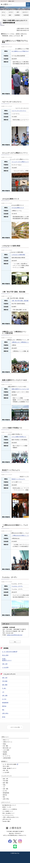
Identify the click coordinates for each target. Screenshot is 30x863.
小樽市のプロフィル (7, 742)
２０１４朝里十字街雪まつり (19, 436)
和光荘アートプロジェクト (18, 479)
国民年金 (4, 706)
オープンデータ (6, 756)
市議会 (4, 744)
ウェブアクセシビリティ (8, 815)
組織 (10, 15)
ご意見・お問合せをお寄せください (10, 817)
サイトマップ (4, 1)
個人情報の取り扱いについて (9, 805)
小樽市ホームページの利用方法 (9, 809)
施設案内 (5, 754)
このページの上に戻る (15, 727)
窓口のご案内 (5, 655)
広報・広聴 (4, 664)
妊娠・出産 (4, 677)
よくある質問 (5, 667)
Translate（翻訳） (6, 821)
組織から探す (11, 1)
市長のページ (6, 740)
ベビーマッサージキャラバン (19, 110)
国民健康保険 (5, 702)
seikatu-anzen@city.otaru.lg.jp (14, 635)
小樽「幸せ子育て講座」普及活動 (20, 300)
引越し (4, 784)
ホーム (3, 12)
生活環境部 (17, 15)
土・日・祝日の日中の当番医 (9, 651)
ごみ (3, 692)
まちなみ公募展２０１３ (18, 207)
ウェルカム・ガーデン (17, 586)
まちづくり (25, 12)
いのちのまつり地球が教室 (18, 254)
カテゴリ (11, 12)
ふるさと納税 (6, 750)
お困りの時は (5, 713)
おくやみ (4, 699)
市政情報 (5, 752)
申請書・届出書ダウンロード (7, 659)
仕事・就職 (4, 695)
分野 (18, 12)
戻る (15, 642)
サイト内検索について (7, 811)
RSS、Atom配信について (8, 813)
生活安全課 (26, 15)
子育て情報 (4, 681)
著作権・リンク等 (6, 807)
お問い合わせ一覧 (6, 819)
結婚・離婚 (4, 684)
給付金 (3, 717)
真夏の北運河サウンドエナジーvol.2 (21, 389)
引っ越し (4, 688)
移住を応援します (7, 748)
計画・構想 (5, 746)
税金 (3, 709)
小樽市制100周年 (7, 758)
